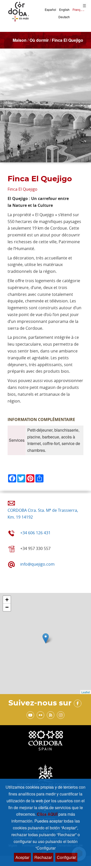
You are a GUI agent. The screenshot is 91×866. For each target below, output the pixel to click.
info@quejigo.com (37, 564)
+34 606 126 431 (35, 533)
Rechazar (43, 857)
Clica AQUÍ (47, 814)
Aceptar (22, 857)
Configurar (66, 857)
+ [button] (7, 599)
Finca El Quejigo (67, 40)
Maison (20, 40)
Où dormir (39, 40)
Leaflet (85, 692)
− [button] (7, 607)
